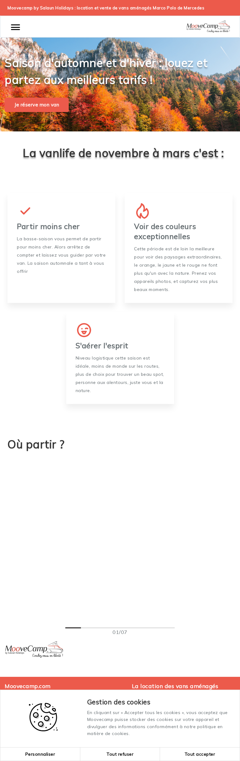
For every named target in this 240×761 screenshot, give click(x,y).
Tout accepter (200, 754)
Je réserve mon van (36, 105)
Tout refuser (120, 754)
